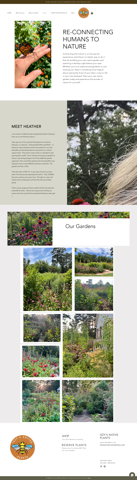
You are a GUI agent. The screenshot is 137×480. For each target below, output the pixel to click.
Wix (89, 478)
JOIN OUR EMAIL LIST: (108, 442)
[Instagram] (104, 466)
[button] (92, 12)
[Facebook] (101, 466)
